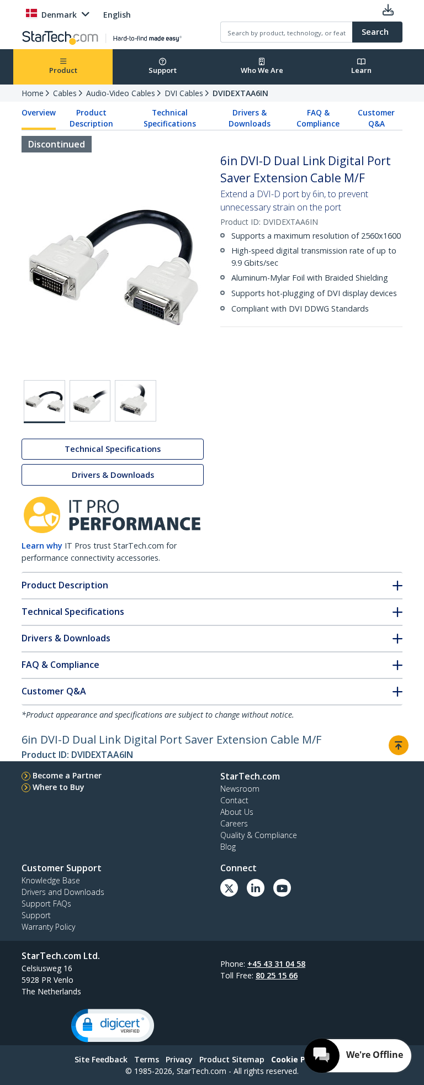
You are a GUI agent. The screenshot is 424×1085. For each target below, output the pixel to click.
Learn (361, 70)
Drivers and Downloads (63, 892)
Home (33, 93)
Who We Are (262, 70)
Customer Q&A (376, 118)
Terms (146, 1059)
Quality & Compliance (258, 835)
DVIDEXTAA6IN (240, 93)
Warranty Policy (48, 926)
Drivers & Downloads (250, 118)
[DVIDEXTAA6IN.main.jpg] (44, 401)
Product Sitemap (231, 1059)
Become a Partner (67, 775)
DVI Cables (184, 93)
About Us (236, 812)
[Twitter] (229, 888)
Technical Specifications (170, 118)
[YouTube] (282, 888)
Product (63, 70)
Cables (65, 93)
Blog (228, 846)
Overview (39, 113)
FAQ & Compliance (318, 118)
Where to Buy (58, 787)
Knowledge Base (51, 880)
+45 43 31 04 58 (276, 963)
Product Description (91, 118)
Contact (234, 800)
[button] (112, 1025)
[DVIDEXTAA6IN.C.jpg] (135, 401)
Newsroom (239, 788)
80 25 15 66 (277, 975)
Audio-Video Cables (120, 93)
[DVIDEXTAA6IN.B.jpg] (90, 401)
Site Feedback (101, 1059)
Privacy (179, 1059)
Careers (234, 823)
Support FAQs (46, 903)
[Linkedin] (255, 888)
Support (163, 70)
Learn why (42, 545)
